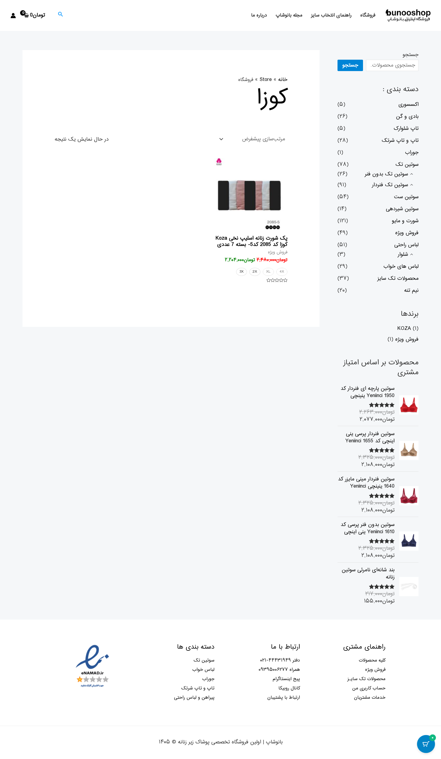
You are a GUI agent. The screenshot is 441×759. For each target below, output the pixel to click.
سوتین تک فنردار (390, 185)
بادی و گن (407, 116)
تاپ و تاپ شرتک (400, 140)
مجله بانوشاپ (289, 15)
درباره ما (259, 15)
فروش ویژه (406, 233)
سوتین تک (406, 164)
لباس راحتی (406, 245)
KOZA (404, 328)
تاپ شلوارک (406, 128)
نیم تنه (411, 290)
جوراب (411, 152)
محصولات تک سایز (397, 278)
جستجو (410, 54)
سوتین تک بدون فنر (386, 174)
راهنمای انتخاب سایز (331, 15)
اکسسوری (408, 104)
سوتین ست (406, 197)
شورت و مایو (405, 221)
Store (266, 79)
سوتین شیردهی (402, 209)
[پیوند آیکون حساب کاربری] (13, 15)
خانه (282, 79)
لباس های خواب (400, 266)
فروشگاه (367, 15)
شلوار (403, 254)
